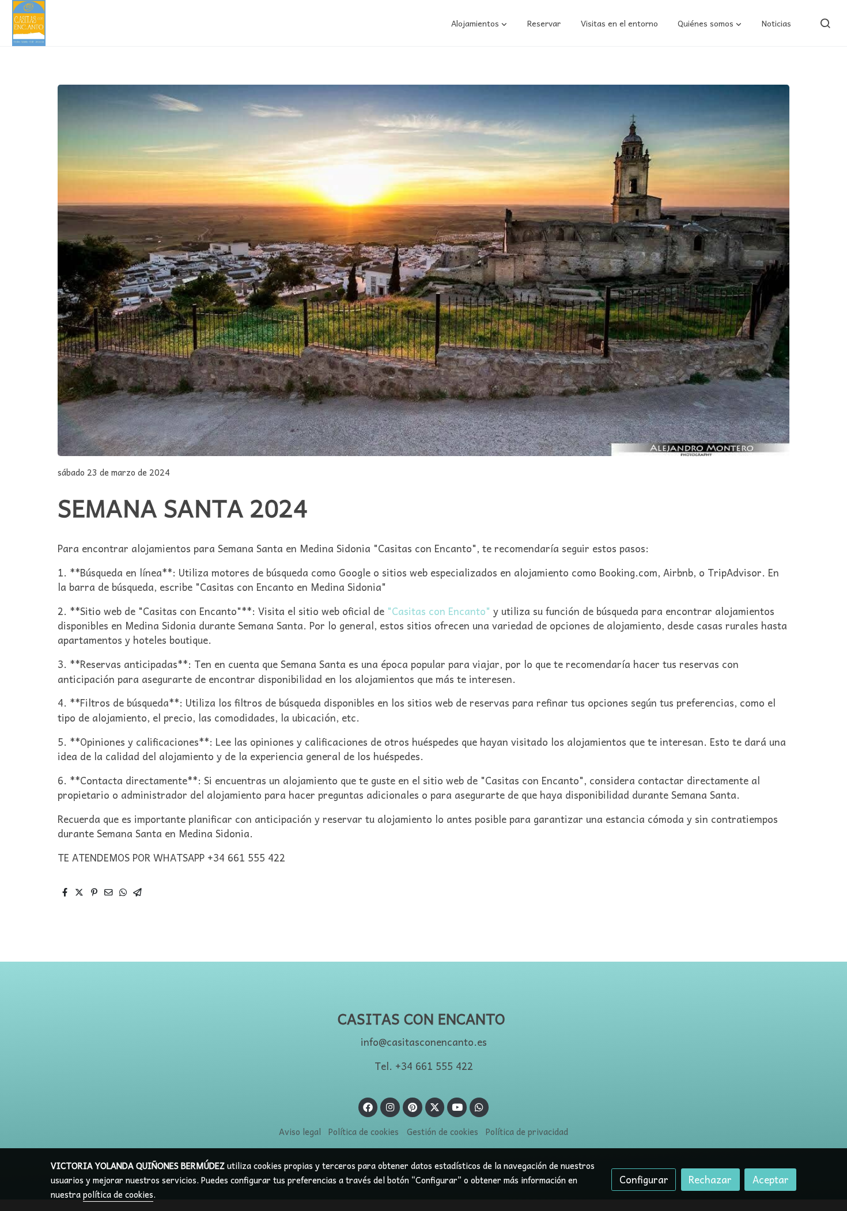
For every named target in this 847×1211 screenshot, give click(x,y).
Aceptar (771, 1179)
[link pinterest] (412, 1106)
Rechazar (710, 1179)
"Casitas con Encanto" (438, 611)
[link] (29, 23)
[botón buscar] (825, 23)
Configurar (643, 1179)
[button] (479, 23)
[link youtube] (457, 1106)
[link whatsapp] (479, 1106)
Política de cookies (363, 1131)
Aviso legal (300, 1131)
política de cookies (118, 1194)
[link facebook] (368, 1106)
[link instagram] (390, 1106)
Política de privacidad (527, 1131)
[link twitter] (435, 1106)
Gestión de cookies (442, 1131)
